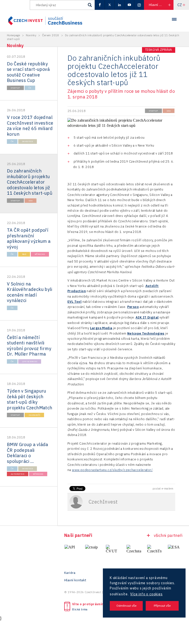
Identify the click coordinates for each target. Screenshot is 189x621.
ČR (30, 88)
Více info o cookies (146, 594)
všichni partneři (168, 535)
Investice (27, 141)
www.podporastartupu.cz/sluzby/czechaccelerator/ (112, 470)
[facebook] (100, 5)
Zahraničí (34, 415)
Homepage (13, 35)
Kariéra (70, 573)
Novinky (31, 35)
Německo (40, 254)
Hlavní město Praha (161, 5)
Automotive (17, 474)
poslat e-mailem (163, 488)
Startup (15, 88)
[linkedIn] (119, 5)
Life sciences (29, 361)
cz (179, 4)
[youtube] (129, 5)
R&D (24, 254)
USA (30, 200)
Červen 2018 (50, 35)
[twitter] (109, 5)
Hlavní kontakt (75, 580)
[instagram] (139, 5)
